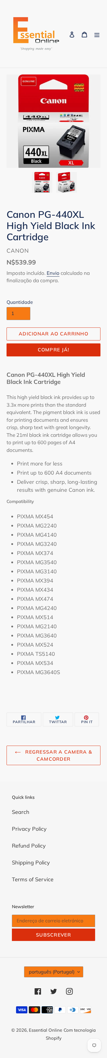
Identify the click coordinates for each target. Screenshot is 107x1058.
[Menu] (97, 34)
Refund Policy (29, 845)
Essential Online (45, 1030)
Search (20, 812)
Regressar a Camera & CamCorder (58, 755)
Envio (53, 273)
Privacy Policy (29, 828)
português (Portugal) (52, 972)
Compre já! (54, 350)
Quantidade (20, 302)
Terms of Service (33, 879)
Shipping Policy (31, 862)
